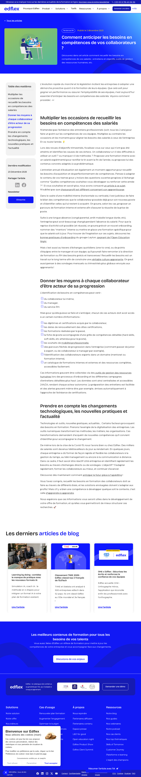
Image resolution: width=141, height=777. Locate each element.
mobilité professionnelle (75, 343)
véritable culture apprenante (107, 259)
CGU (114, 773)
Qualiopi (127, 773)
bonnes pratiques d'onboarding (57, 237)
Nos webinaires (113, 724)
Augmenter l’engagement (52, 718)
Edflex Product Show (83, 744)
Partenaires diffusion (82, 718)
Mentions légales (85, 773)
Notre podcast (113, 729)
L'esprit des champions (117, 760)
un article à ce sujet (114, 185)
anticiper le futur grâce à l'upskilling (102, 475)
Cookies (120, 773)
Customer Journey (115, 749)
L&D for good (79, 734)
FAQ (133, 773)
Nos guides (111, 718)
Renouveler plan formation (52, 713)
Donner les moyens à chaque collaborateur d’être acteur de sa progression (20, 121)
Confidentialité (74, 773)
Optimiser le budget (49, 724)
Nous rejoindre (80, 713)
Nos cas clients (113, 734)
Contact (65, 773)
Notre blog (111, 713)
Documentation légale (101, 773)
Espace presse (80, 729)
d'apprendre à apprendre (60, 493)
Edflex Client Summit (83, 749)
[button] (5, 772)
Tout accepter (50, 763)
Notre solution (13, 713)
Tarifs (73, 8)
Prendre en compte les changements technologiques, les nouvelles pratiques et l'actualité (20, 140)
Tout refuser (12, 763)
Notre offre (11, 718)
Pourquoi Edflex (31, 8)
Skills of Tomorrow (115, 744)
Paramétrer (32, 763)
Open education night (83, 739)
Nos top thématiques (116, 739)
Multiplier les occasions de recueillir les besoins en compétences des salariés (20, 102)
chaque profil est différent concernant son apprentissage (92, 189)
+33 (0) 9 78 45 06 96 (124, 2)
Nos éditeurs (12, 724)
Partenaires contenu (82, 724)
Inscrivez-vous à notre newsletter (94, 2)
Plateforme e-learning (116, 755)
